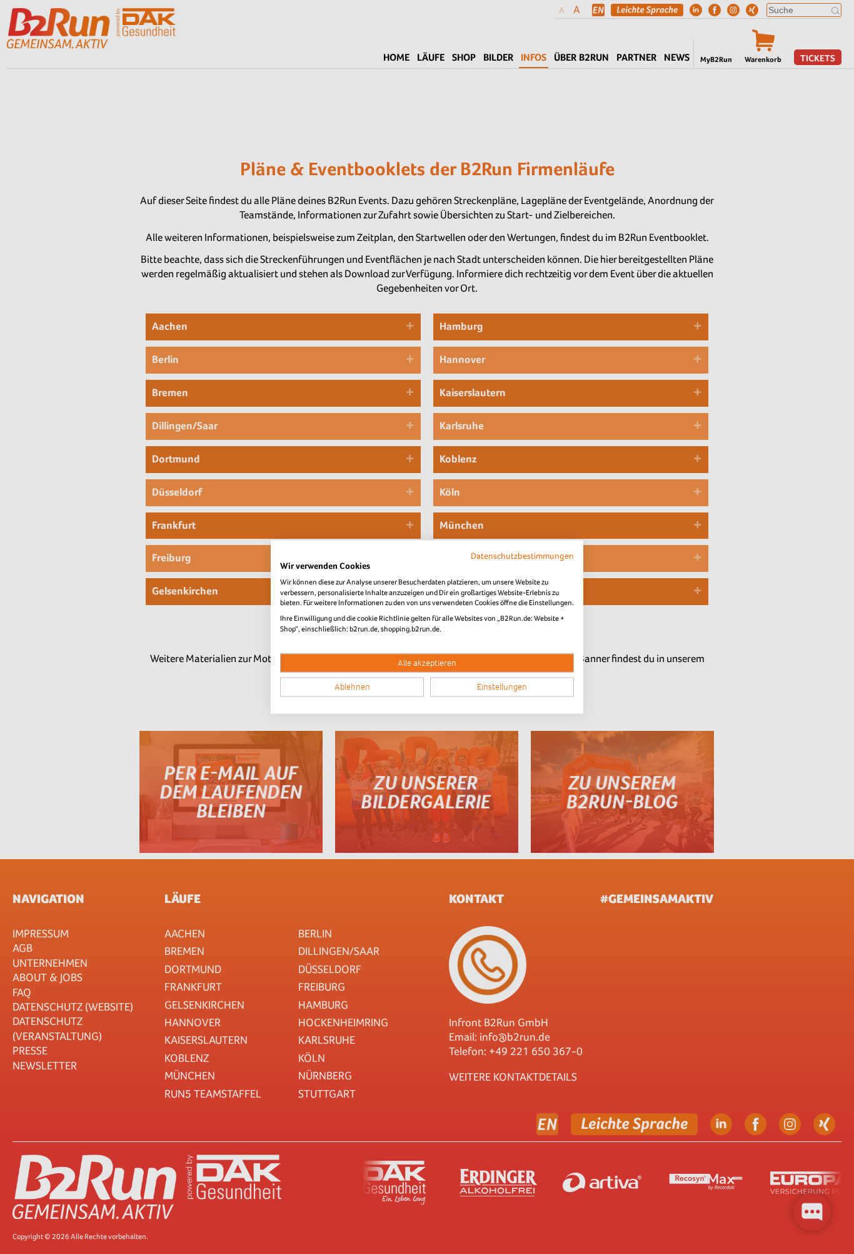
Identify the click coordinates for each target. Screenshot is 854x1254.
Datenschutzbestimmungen (522, 556)
